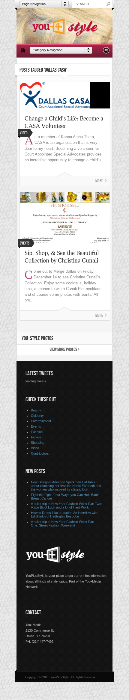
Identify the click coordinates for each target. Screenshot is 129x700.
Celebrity (37, 415)
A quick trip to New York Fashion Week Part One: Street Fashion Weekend (62, 523)
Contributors (40, 453)
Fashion (37, 432)
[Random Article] (106, 52)
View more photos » (65, 349)
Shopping (37, 442)
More (99, 180)
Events (36, 426)
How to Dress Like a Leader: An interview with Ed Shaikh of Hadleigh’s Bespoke (64, 514)
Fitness (36, 437)
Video (35, 448)
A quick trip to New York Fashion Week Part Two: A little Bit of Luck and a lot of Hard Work (66, 505)
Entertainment (41, 421)
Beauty (36, 410)
